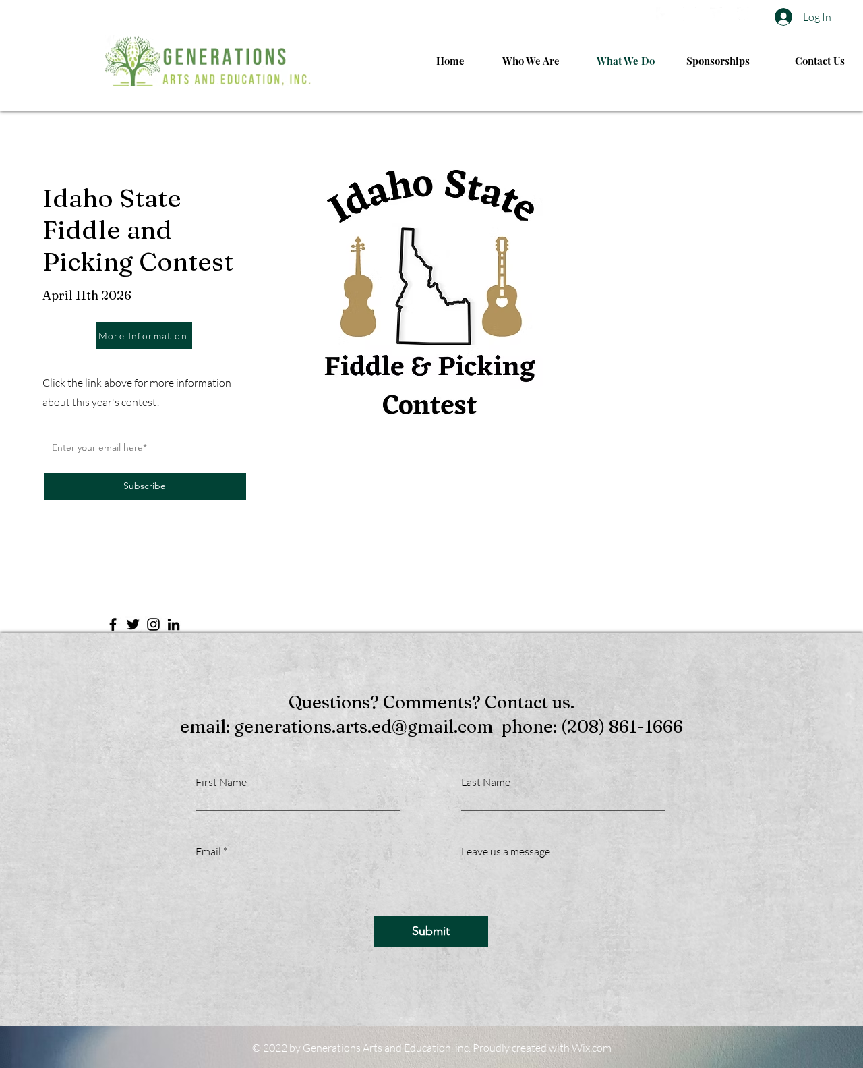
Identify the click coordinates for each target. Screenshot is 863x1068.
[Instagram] (153, 624)
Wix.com (592, 1048)
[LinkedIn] (173, 624)
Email (208, 851)
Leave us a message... (508, 851)
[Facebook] (113, 624)
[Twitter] (133, 624)
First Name (221, 782)
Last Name (485, 782)
